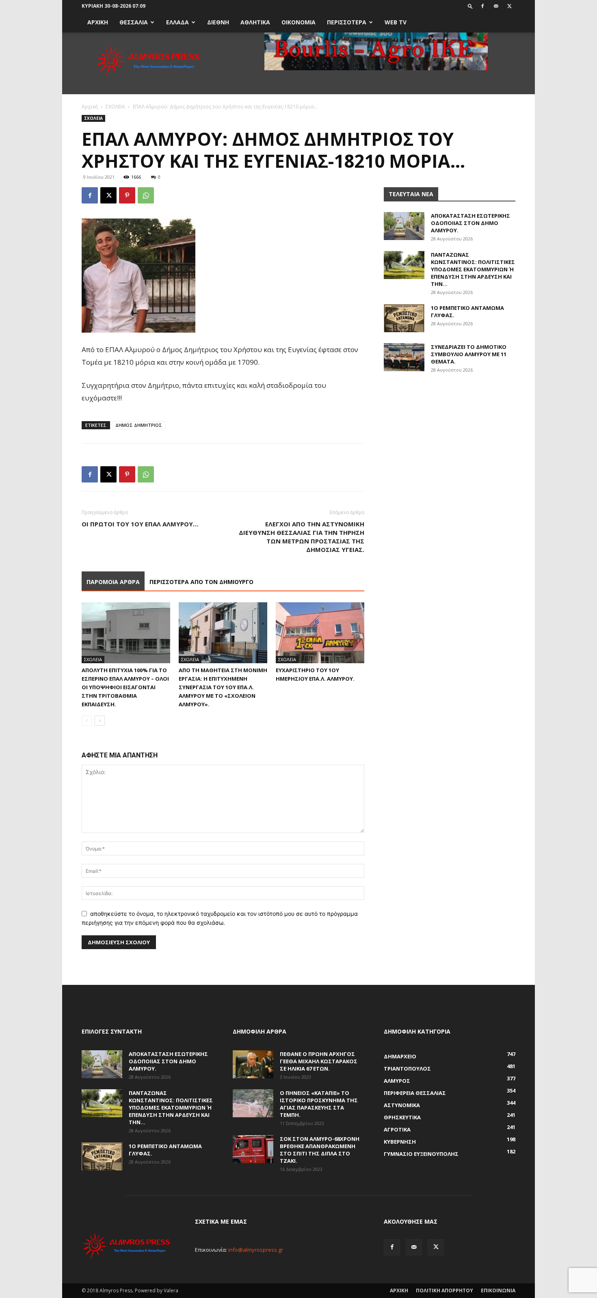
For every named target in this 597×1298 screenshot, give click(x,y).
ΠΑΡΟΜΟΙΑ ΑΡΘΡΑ (113, 582)
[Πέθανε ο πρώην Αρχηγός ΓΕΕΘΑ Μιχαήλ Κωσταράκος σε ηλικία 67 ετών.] (253, 1064)
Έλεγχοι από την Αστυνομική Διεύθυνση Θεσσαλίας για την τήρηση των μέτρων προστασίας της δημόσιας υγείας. (301, 537)
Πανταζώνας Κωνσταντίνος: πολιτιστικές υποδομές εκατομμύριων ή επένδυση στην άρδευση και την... (473, 269)
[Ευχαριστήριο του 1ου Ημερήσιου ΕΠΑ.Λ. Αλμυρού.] (320, 632)
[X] (509, 6)
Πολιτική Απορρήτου (444, 1290)
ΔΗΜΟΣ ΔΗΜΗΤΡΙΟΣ (138, 425)
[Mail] (496, 6)
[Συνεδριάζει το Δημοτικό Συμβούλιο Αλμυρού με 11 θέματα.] (404, 357)
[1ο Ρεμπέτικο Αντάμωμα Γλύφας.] (404, 318)
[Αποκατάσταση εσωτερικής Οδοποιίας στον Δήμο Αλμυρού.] (404, 226)
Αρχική (90, 106)
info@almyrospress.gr (255, 1249)
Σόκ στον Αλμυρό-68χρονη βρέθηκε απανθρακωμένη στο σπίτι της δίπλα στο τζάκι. (319, 1149)
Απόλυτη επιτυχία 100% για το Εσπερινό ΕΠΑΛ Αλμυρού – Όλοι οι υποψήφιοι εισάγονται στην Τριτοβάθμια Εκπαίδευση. (125, 687)
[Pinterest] (127, 195)
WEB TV (396, 22)
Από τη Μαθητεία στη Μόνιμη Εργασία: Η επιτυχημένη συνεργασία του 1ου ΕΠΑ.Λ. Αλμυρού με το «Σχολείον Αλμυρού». (223, 687)
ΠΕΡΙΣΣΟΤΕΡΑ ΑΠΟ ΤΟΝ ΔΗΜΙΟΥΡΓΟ (201, 582)
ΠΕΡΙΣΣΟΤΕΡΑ (346, 22)
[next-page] (100, 721)
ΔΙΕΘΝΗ (218, 22)
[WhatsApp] (146, 195)
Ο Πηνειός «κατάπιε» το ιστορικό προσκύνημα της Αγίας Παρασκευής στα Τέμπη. (319, 1103)
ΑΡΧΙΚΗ (97, 22)
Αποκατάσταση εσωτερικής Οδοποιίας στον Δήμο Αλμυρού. (470, 223)
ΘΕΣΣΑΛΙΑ (133, 22)
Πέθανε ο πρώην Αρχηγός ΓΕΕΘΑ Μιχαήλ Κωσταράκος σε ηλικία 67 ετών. (318, 1061)
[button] (470, 6)
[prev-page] (87, 721)
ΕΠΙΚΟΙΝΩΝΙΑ (498, 1290)
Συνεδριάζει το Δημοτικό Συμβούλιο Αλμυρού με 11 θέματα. (468, 354)
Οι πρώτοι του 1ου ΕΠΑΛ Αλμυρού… (140, 524)
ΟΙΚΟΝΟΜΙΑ (298, 22)
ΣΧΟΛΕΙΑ (115, 106)
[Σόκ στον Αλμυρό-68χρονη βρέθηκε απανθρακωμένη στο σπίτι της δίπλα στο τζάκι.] (253, 1149)
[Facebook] (482, 6)
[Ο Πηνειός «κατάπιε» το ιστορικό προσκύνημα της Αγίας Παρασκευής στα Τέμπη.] (253, 1103)
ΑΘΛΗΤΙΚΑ (255, 22)
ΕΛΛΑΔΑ (177, 22)
